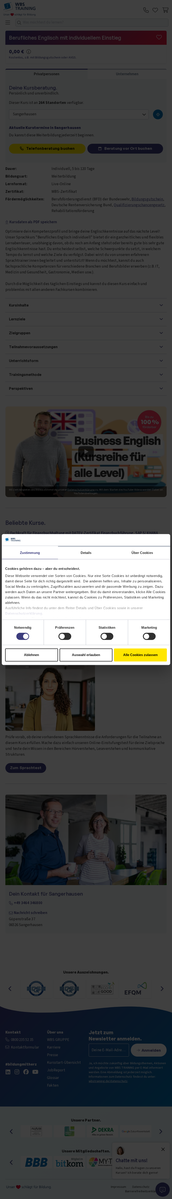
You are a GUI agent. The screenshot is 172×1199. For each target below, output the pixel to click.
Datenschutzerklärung (23, 613)
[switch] (64, 636)
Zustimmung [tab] (30, 553)
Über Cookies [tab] (142, 553)
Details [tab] (86, 553)
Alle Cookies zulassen (140, 655)
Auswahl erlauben (86, 655)
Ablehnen (31, 655)
